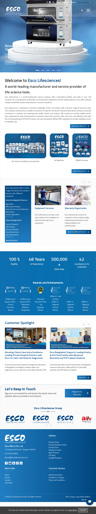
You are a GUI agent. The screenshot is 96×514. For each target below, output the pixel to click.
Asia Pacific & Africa (83, 496)
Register (73, 2)
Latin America (86, 499)
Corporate (8, 482)
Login (65, 2)
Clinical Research (12, 234)
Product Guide (54, 442)
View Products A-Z (79, 171)
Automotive (10, 211)
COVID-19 (9, 237)
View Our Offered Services (77, 232)
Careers (8, 480)
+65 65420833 (12, 453)
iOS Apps (52, 455)
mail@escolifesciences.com (17, 457)
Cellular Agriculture (12, 214)
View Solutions (11, 240)
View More (82, 377)
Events (7, 477)
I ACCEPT (83, 510)
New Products (54, 452)
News (7, 474)
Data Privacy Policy (55, 474)
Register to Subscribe (77, 393)
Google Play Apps (55, 457)
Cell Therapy (10, 226)
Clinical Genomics (12, 232)
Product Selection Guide (57, 444)
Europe (72, 496)
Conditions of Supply (56, 477)
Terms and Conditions (57, 480)
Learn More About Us (79, 126)
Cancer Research (12, 224)
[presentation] (84, 182)
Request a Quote (55, 450)
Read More (10, 62)
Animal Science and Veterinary (17, 209)
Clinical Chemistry (12, 229)
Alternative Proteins (13, 206)
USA (66, 496)
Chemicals (9, 217)
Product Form (54, 447)
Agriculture (10, 204)
